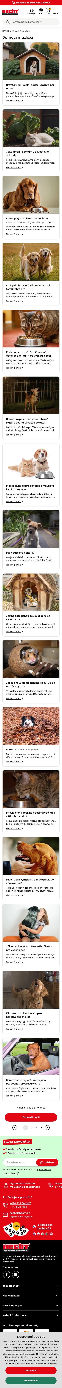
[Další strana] (47, 1127)
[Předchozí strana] (14, 1127)
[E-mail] (5, 1214)
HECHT (5, 31)
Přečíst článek (13, 100)
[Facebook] (6, 1274)
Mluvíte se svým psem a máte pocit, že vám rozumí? (30, 881)
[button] (31, 11)
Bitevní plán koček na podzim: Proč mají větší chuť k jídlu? (30, 814)
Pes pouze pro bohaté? (20, 552)
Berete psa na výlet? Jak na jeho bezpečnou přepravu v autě (26, 1081)
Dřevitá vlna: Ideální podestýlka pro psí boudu (30, 86)
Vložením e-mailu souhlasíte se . (27, 1171)
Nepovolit (31, 1370)
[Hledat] (8, 22)
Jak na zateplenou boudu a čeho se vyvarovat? (28, 617)
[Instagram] (15, 1274)
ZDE (38, 1354)
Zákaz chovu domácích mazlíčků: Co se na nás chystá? (30, 684)
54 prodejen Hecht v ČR (45, 1226)
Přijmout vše (31, 1380)
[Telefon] (5, 1205)
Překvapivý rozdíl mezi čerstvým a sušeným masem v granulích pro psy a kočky (29, 220)
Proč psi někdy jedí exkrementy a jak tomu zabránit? (28, 287)
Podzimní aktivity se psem (22, 749)
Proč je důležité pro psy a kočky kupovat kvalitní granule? (31, 487)
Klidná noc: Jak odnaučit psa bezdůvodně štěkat (24, 1015)
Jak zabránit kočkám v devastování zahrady (28, 153)
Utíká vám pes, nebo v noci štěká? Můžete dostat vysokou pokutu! (27, 420)
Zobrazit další (31, 1117)
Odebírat (50, 1162)
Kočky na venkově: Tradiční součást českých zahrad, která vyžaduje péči (28, 354)
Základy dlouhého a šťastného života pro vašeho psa (29, 948)
